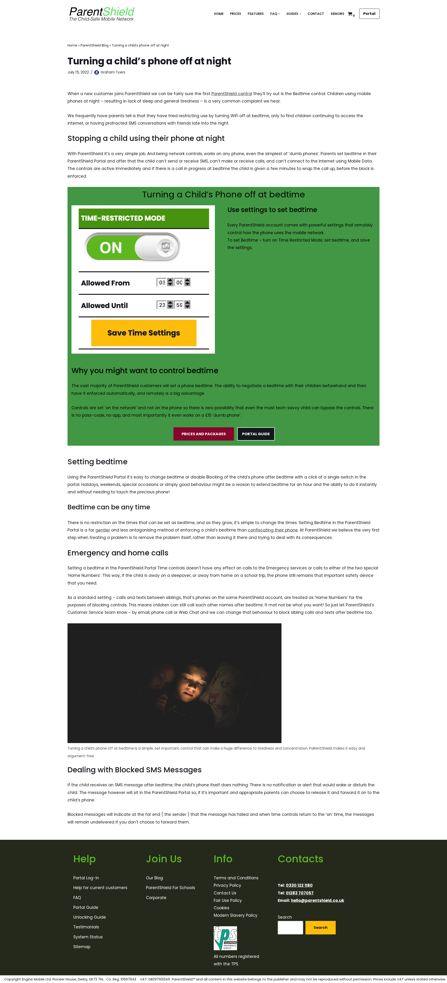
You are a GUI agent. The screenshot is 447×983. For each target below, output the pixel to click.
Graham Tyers (113, 72)
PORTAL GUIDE (256, 434)
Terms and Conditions (236, 878)
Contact (316, 14)
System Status (88, 937)
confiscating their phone (273, 530)
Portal (369, 13)
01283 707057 (300, 893)
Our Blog (154, 878)
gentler (102, 530)
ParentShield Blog (94, 45)
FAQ (77, 897)
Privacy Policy (227, 885)
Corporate (156, 897)
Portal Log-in (86, 878)
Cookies (221, 908)
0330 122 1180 (299, 885)
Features (256, 14)
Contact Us (225, 893)
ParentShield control (231, 93)
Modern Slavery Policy (235, 915)
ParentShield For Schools (170, 887)
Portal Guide (85, 907)
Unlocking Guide (89, 917)
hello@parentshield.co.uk (317, 900)
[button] (279, 14)
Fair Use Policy (228, 900)
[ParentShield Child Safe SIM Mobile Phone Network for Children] (102, 13)
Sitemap (81, 947)
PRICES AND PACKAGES (204, 434)
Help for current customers (100, 887)
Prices (235, 14)
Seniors (337, 14)
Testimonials (86, 927)
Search (285, 917)
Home (219, 14)
